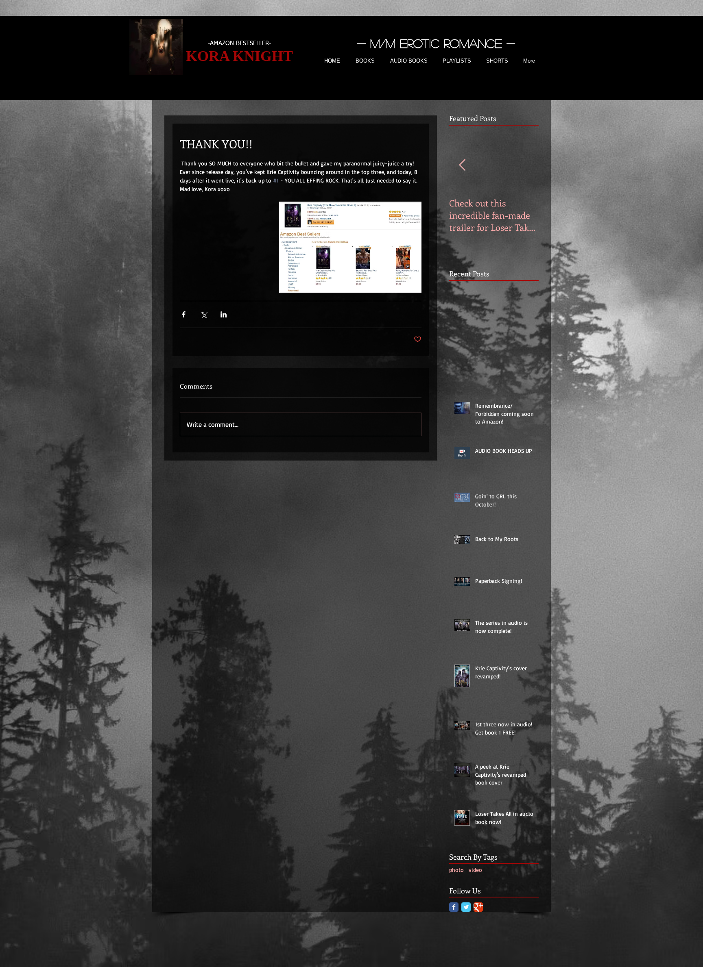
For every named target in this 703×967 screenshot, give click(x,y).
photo (456, 869)
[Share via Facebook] (184, 314)
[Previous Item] (462, 165)
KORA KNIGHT (239, 56)
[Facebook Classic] (453, 907)
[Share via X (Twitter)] (203, 314)
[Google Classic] (478, 907)
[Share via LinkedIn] (223, 314)
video (475, 869)
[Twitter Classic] (466, 907)
